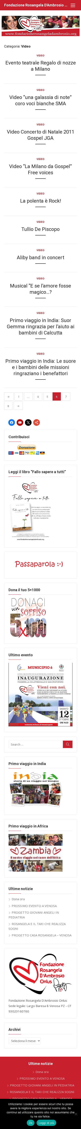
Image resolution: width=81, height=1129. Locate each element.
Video (40, 55)
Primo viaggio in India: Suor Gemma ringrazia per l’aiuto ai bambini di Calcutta (40, 326)
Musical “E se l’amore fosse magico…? (40, 289)
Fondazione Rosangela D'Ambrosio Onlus (36, 5)
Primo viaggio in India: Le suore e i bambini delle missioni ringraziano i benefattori (40, 367)
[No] (76, 1114)
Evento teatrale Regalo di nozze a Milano (40, 66)
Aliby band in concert (40, 257)
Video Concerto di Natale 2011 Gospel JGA (40, 135)
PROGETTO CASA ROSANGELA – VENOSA (41, 935)
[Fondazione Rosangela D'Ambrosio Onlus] (40, 25)
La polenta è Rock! (40, 201)
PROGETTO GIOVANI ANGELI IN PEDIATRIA (42, 1085)
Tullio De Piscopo (40, 229)
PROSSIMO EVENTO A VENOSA (34, 906)
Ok (31, 1122)
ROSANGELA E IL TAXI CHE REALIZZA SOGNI (42, 1092)
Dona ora (18, 899)
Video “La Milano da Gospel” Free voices (40, 169)
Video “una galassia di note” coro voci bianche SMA (40, 100)
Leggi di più (46, 1122)
